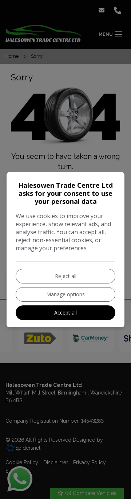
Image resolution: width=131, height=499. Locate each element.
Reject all (65, 276)
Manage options (65, 294)
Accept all (65, 312)
